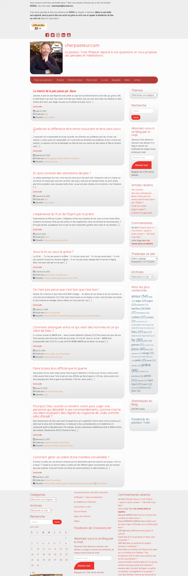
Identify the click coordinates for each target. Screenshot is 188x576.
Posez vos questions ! (43, 79)
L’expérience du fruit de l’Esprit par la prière (63, 214)
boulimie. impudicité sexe (60, 316)
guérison (137, 344)
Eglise (47, 275)
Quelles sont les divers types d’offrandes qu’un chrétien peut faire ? (138, 524)
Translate (150, 261)
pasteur (136, 365)
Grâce (52, 275)
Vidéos (127, 79)
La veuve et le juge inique (141, 212)
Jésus (60, 391)
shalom (51, 117)
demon (142, 328)
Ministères (64, 275)
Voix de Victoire (80, 511)
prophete (143, 371)
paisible (78, 483)
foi (137, 340)
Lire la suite (37, 106)
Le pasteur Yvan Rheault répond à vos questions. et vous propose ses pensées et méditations (111, 53)
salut (147, 384)
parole (151, 360)
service (75, 278)
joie (57, 240)
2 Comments (102, 483)
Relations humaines (71, 158)
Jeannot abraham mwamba (129, 561)
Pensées (60, 79)
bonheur (48, 278)
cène (135, 328)
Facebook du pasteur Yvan (140, 421)
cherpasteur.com (82, 45)
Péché (55, 442)
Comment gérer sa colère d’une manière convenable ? (71, 457)
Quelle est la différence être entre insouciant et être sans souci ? (77, 130)
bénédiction (143, 313)
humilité (149, 345)
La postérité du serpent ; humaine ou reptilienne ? (135, 545)
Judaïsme (49, 442)
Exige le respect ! (138, 209)
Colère (47, 480)
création (149, 325)
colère (52, 483)
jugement (53, 158)
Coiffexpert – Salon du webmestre (88, 497)
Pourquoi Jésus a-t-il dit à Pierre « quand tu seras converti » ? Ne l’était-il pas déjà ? (143, 232)
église (54, 278)
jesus (138, 349)
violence (97, 316)
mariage (148, 353)
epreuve (136, 336)
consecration (138, 325)
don (148, 332)
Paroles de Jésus (75, 79)
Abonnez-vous (141, 165)
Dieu (137, 332)
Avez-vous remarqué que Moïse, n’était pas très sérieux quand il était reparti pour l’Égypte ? (143, 198)
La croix (104, 79)
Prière (47, 237)
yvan (120, 574)
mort (145, 356)
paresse (78, 316)
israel (60, 445)
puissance (137, 376)
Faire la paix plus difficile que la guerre (60, 368)
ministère (136, 357)
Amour (47, 313)
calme (47, 483)
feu (152, 336)
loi (67, 278)
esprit (52, 240)
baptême (138, 308)
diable (150, 328)
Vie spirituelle (65, 354)
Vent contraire (137, 189)
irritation (71, 483)
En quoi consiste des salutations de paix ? (62, 173)
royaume (142, 380)
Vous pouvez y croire (82, 506)
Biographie (116, 79)
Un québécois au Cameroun (85, 501)
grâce (59, 278)
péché (60, 158)
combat (58, 483)
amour (47, 240)
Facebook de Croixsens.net (92, 528)
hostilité (54, 445)
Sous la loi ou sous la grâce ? (53, 252)
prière (65, 240)
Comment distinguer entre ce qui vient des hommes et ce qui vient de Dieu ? (76, 329)
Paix (46, 114)
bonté (47, 158)
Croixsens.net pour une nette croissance (91, 492)
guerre (64, 483)
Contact (137, 79)
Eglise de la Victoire (82, 516)
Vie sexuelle (55, 313)
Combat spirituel (51, 391)
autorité (142, 304)
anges (141, 301)
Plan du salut (91, 79)
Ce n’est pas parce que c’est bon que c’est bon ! (66, 289)
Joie (57, 275)
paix (46, 117)
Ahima (120, 549)
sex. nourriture (87, 316)
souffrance (145, 387)
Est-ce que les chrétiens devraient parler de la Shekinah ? (137, 563)
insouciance (49, 161)
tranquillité (90, 483)
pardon (140, 360)
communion (141, 321)
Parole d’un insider (138, 205)
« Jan (32, 572)
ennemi (47, 445)
